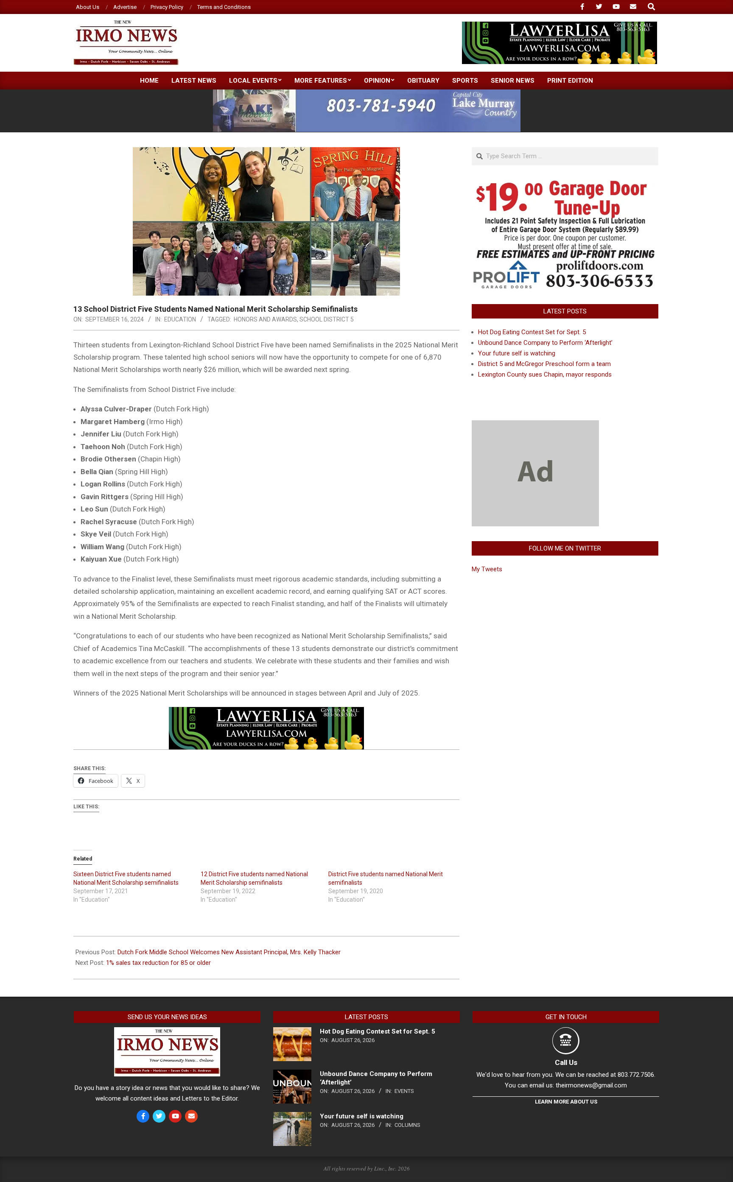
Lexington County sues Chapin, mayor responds (545, 374)
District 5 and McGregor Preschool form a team (544, 364)
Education (180, 319)
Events (404, 1091)
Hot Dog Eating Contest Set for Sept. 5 (532, 332)
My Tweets (487, 569)
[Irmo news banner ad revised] (559, 25)
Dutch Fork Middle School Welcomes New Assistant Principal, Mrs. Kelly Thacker (229, 952)
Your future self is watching (516, 353)
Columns (407, 1125)
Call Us (566, 1062)
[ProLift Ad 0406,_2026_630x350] (565, 185)
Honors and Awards (265, 319)
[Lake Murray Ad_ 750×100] (366, 93)
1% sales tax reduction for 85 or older (158, 963)
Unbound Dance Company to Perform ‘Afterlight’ (545, 342)
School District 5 (326, 319)
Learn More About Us (566, 1101)
